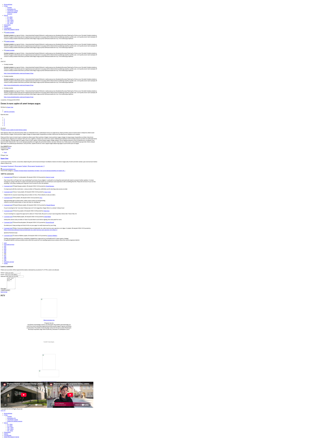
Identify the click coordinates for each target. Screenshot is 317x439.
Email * (3, 274)
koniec (6, 263)
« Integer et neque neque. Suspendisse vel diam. (26, 170)
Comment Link (8, 177)
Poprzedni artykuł (9, 244)
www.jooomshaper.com (9, 169)
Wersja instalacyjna (49, 320)
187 (5, 255)
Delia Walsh (47, 216)
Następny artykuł (9, 262)
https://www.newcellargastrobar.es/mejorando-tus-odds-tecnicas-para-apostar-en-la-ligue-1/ (30, 230)
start (5, 243)
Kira (41, 197)
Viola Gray (46, 211)
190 (5, 260)
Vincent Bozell (50, 222)
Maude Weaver (50, 205)
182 (5, 247)
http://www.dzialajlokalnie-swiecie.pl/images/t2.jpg (18, 85)
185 (5, 252)
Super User (10, 107)
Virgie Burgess (50, 186)
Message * (4, 288)
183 (5, 249)
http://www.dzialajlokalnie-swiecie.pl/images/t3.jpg (18, 73)
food (5, 152)
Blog (9, 148)
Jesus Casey (47, 192)
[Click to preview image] (14, 129)
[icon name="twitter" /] (21, 166)
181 (5, 246)
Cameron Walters (52, 235)
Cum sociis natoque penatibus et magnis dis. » (52, 170)
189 (5, 258)
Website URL (4, 276)
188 (5, 257)
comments (9, 111)
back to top (4, 292)
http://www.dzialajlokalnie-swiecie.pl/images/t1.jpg (18, 97)
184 (5, 251)
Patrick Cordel (50, 177)
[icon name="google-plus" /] (36, 166)
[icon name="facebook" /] (8, 166)
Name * (3, 272)
